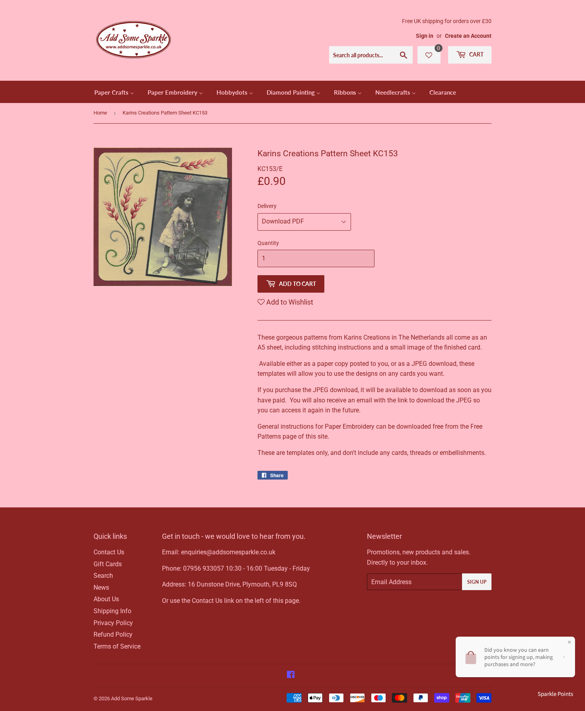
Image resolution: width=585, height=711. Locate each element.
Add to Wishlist (289, 302)
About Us (106, 599)
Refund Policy (113, 634)
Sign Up (476, 582)
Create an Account (468, 36)
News (101, 587)
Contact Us (109, 552)
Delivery (267, 206)
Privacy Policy (113, 623)
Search (103, 575)
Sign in (424, 36)
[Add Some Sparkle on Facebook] (291, 675)
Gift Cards (108, 564)
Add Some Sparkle (131, 698)
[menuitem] (114, 92)
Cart (476, 54)
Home (100, 113)
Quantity (268, 243)
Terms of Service (117, 646)
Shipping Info (112, 611)
